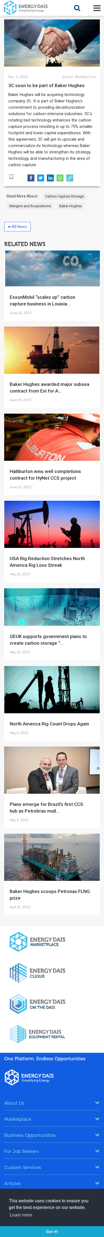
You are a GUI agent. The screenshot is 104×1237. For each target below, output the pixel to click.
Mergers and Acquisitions (30, 206)
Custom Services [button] (22, 1167)
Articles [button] (12, 1183)
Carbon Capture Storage (64, 196)
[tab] (52, 1103)
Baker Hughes (70, 206)
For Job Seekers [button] (21, 1151)
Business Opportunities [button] (30, 1135)
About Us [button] (14, 1103)
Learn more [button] (21, 1215)
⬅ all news (17, 226)
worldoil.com (85, 77)
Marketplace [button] (17, 1119)
